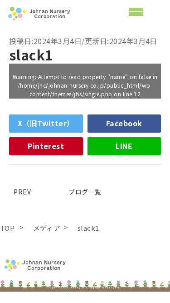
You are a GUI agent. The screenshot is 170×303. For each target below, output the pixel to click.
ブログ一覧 (84, 191)
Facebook (124, 123)
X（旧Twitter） (46, 123)
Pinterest (46, 145)
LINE (124, 145)
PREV (20, 191)
